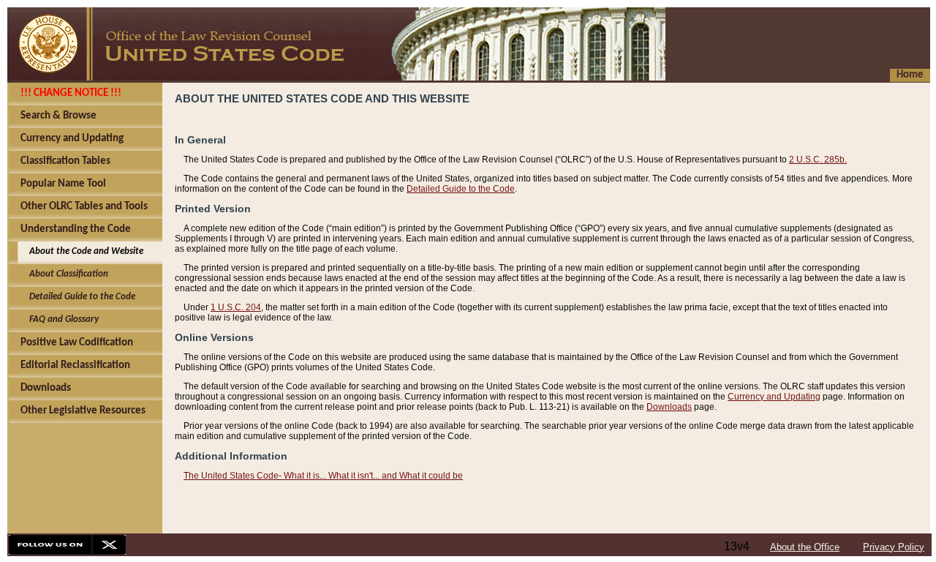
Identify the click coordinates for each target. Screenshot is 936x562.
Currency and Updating (774, 396)
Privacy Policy (893, 547)
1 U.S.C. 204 (236, 307)
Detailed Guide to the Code (461, 189)
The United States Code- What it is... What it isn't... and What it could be (323, 476)
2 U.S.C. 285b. (818, 159)
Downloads (669, 407)
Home (910, 75)
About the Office (804, 547)
